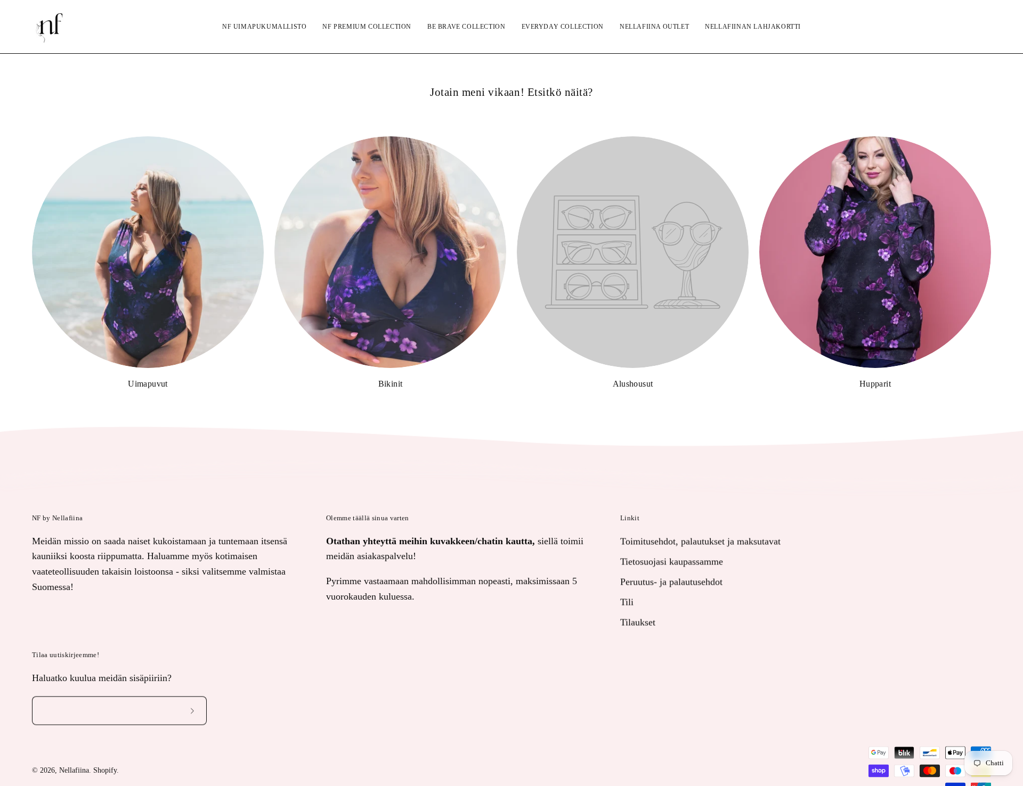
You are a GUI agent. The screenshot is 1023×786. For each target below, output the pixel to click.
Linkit (629, 518)
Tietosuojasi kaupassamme (671, 561)
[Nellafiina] (50, 26)
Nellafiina (74, 771)
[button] (956, 26)
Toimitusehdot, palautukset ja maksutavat (700, 541)
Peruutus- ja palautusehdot (671, 581)
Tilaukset (637, 622)
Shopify (105, 771)
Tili (627, 601)
